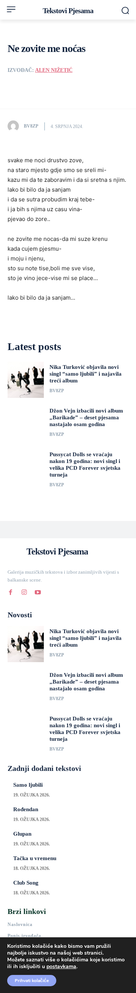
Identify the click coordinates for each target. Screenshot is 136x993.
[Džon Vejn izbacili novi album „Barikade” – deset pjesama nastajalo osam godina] (26, 423)
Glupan (22, 834)
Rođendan (25, 809)
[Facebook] (11, 591)
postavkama (61, 966)
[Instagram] (24, 591)
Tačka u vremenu (34, 858)
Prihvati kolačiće (32, 981)
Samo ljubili (28, 785)
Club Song (26, 883)
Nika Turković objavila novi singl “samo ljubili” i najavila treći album (85, 374)
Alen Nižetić (54, 70)
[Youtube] (38, 591)
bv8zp (31, 126)
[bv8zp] (15, 126)
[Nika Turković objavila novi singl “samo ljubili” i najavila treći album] (26, 380)
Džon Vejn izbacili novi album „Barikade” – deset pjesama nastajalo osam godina (86, 417)
